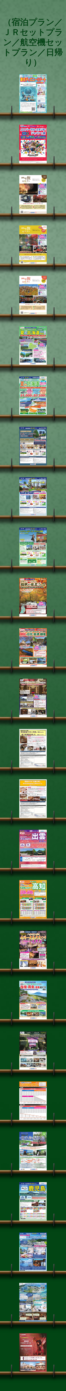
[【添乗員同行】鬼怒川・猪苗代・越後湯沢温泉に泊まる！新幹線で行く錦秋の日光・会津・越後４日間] (33, 647)
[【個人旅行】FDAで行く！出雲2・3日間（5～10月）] (33, 849)
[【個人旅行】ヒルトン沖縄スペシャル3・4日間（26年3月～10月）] (33, 1302)
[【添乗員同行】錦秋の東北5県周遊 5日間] (33, 597)
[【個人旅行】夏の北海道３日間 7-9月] (33, 395)
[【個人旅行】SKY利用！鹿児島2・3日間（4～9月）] (33, 1201)
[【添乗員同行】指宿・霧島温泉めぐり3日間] (33, 1000)
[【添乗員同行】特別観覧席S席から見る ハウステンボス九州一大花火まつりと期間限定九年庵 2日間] (33, 949)
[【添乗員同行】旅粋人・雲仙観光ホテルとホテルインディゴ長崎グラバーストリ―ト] (33, 1050)
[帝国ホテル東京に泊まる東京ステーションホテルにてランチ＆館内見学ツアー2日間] (33, 698)
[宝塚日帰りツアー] (33, 1352)
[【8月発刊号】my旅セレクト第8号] (33, 194)
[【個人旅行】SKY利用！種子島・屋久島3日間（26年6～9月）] (33, 1151)
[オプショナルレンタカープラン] (33, 1100)
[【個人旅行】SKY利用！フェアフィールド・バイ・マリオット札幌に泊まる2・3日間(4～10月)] (33, 547)
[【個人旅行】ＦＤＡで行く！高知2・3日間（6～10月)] (33, 899)
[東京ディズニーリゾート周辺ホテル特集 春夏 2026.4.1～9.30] (33, 93)
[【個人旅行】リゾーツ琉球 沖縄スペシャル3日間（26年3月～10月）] (33, 1252)
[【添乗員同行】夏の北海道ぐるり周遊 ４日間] (33, 345)
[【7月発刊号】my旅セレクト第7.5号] (33, 244)
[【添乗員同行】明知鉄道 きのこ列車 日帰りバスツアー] (33, 748)
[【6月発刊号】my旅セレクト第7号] (33, 295)
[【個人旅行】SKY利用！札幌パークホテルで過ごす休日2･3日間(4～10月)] (33, 446)
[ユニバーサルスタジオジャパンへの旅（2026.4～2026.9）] (33, 144)
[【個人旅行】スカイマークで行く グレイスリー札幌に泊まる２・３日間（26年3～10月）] (33, 496)
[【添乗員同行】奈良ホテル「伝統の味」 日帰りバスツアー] (33, 798)
